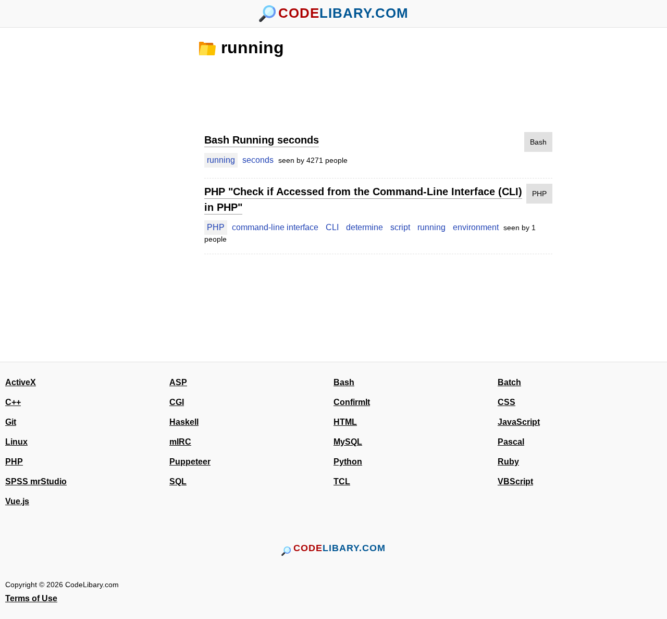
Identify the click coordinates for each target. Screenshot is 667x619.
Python (348, 461)
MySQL (348, 441)
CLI (332, 227)
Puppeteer (190, 461)
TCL (342, 481)
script (400, 227)
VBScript (515, 481)
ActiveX (20, 382)
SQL (178, 481)
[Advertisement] (140, 194)
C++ (13, 402)
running (252, 47)
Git (10, 422)
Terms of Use (31, 598)
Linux (16, 441)
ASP (178, 382)
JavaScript (519, 422)
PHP (539, 193)
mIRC (180, 441)
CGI (176, 402)
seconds (258, 160)
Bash (538, 142)
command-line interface (275, 227)
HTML (345, 422)
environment (476, 227)
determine (364, 227)
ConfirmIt (352, 402)
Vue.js (17, 501)
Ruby (508, 461)
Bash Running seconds (261, 140)
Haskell (184, 422)
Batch (509, 382)
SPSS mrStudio (36, 481)
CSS (506, 402)
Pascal (511, 441)
